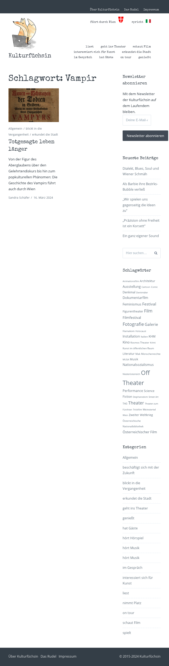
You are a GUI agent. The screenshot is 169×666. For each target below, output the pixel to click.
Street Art (153, 396)
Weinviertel (149, 409)
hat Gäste (106, 57)
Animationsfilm (131, 281)
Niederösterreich (131, 374)
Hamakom (129, 331)
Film (148, 311)
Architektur (147, 281)
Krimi (153, 342)
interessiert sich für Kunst (94, 52)
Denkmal (129, 292)
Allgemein (15, 128)
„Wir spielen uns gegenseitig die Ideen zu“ (139, 205)
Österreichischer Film (140, 432)
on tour (125, 57)
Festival (149, 303)
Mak (137, 354)
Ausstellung (132, 286)
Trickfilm (137, 409)
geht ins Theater (113, 46)
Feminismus (132, 304)
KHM (152, 336)
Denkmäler (142, 292)
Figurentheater (133, 311)
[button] (24, 34)
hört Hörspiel (133, 538)
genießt (144, 57)
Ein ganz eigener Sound (141, 236)
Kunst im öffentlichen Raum (138, 348)
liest (90, 46)
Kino (126, 342)
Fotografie (133, 324)
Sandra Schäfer (19, 197)
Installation (131, 336)
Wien (125, 415)
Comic (154, 287)
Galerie (151, 324)
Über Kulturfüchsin (105, 9)
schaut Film (142, 46)
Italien (144, 336)
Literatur (129, 354)
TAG (125, 403)
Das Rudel (131, 9)
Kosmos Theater (139, 342)
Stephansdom (140, 396)
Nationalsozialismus (138, 364)
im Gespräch (83, 57)
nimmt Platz (132, 603)
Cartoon (146, 287)
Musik (134, 359)
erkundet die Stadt (136, 52)
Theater (136, 403)
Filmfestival (132, 317)
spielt (127, 632)
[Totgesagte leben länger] (33, 105)
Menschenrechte (151, 354)
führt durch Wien (104, 22)
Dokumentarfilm (135, 297)
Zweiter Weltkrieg (141, 415)
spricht (139, 22)
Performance (133, 390)
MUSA (126, 359)
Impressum (151, 9)
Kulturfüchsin (29, 56)
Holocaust (140, 331)
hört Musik (131, 548)
